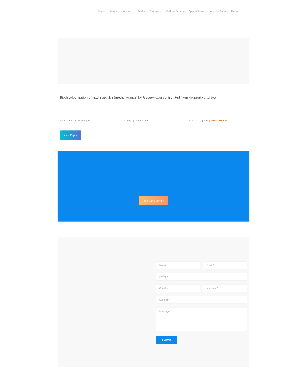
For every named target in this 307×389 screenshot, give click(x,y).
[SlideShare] (167, 378)
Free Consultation (153, 201)
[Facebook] (157, 378)
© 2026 (88, 377)
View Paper (70, 135)
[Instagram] (162, 378)
